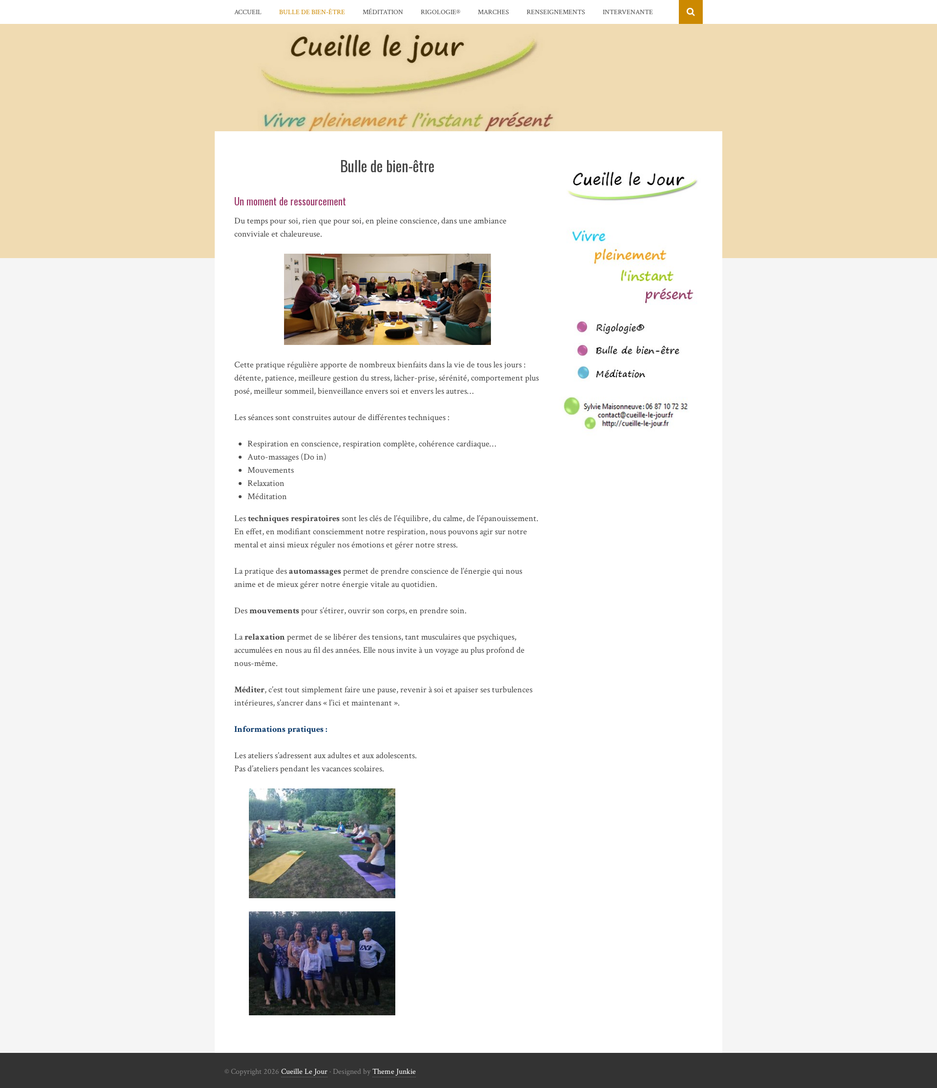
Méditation (383, 12)
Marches (493, 12)
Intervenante (628, 12)
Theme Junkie (394, 1072)
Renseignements (556, 12)
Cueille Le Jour (304, 1072)
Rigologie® (440, 12)
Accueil (248, 12)
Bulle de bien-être (312, 12)
